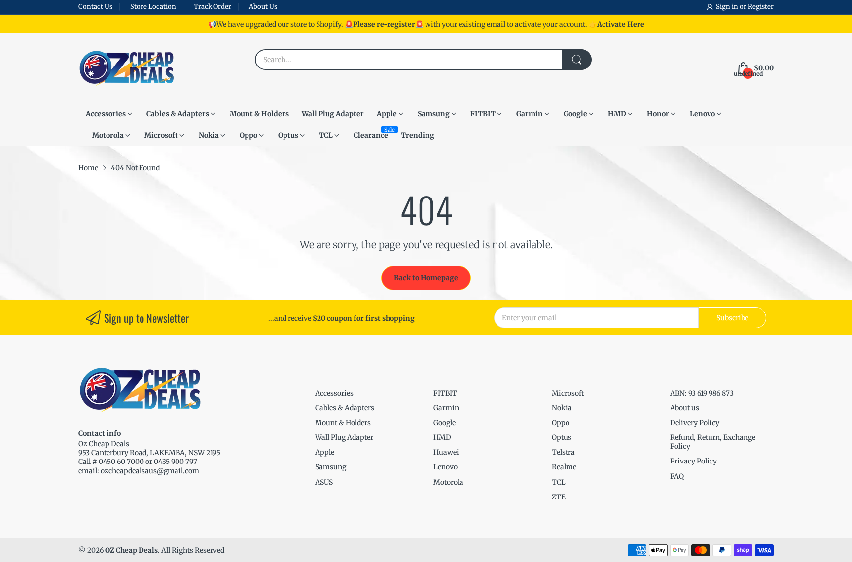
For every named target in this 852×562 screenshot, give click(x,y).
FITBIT (445, 393)
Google (444, 422)
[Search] (577, 59)
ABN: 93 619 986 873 (702, 393)
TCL (559, 482)
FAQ (677, 476)
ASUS (324, 482)
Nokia (562, 407)
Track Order (212, 6)
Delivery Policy (694, 422)
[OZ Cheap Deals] (126, 68)
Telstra (563, 452)
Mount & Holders (343, 422)
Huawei (446, 452)
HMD (442, 437)
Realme (564, 467)
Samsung (330, 467)
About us (684, 407)
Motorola (448, 482)
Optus (561, 437)
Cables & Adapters (344, 407)
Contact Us (95, 6)
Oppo (560, 422)
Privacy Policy (693, 461)
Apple (324, 452)
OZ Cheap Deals (131, 550)
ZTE (559, 497)
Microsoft (568, 393)
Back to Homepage (426, 277)
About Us (263, 6)
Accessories (334, 393)
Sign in (728, 6)
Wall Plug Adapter (344, 437)
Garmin (446, 407)
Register (761, 6)
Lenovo (445, 467)
